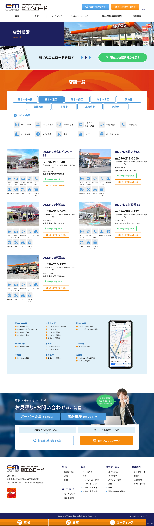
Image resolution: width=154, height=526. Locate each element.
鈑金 (110, 483)
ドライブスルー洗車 (91, 479)
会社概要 (138, 472)
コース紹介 (87, 472)
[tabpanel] (77, 226)
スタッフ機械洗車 (90, 487)
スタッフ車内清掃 (90, 491)
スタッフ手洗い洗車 (91, 483)
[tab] (25, 99)
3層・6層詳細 (69, 497)
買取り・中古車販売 (116, 491)
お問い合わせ (139, 483)
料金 (66, 479)
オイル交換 (113, 472)
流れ (66, 475)
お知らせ (137, 475)
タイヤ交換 (113, 475)
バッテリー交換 (114, 479)
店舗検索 (138, 479)
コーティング (69, 494)
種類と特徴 (69, 472)
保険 (110, 487)
